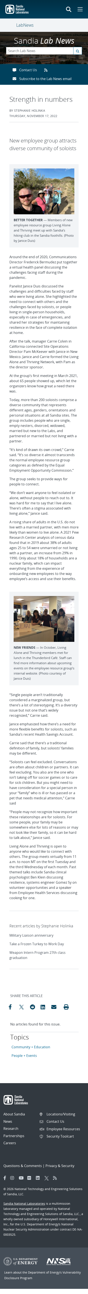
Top (75, 1289)
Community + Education (31, 1047)
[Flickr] (30, 1178)
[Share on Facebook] (13, 1007)
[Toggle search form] (68, 9)
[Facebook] (5, 1178)
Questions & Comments (22, 1165)
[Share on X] (23, 1007)
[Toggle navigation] (11, 25)
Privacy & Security (59, 1165)
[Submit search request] (77, 51)
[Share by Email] (55, 1007)
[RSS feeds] (47, 70)
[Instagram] (13, 1178)
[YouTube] (22, 1178)
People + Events (24, 1055)
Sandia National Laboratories (24, 1203)
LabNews (25, 25)
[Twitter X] (47, 1178)
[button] (66, 1007)
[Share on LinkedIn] (45, 1007)
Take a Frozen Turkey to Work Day (36, 944)
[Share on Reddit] (34, 1007)
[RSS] (56, 1178)
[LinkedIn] (39, 1178)
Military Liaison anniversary (31, 935)
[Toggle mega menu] (79, 9)
